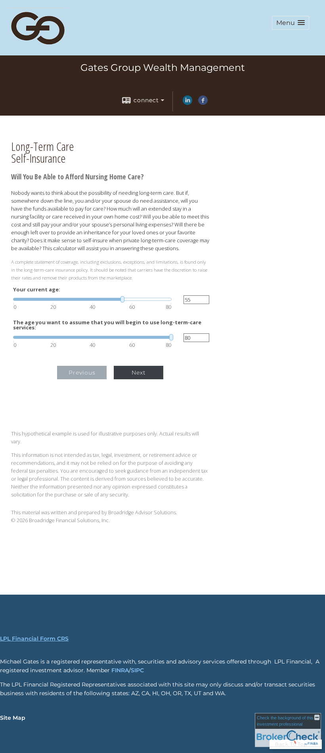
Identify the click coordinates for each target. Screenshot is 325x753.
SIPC (137, 670)
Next (139, 372)
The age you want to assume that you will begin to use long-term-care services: (107, 325)
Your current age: (36, 289)
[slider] (92, 299)
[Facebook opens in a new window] (203, 102)
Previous (82, 372)
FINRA (120, 670)
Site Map (12, 717)
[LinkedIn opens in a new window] (187, 102)
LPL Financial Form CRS (34, 638)
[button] (290, 23)
